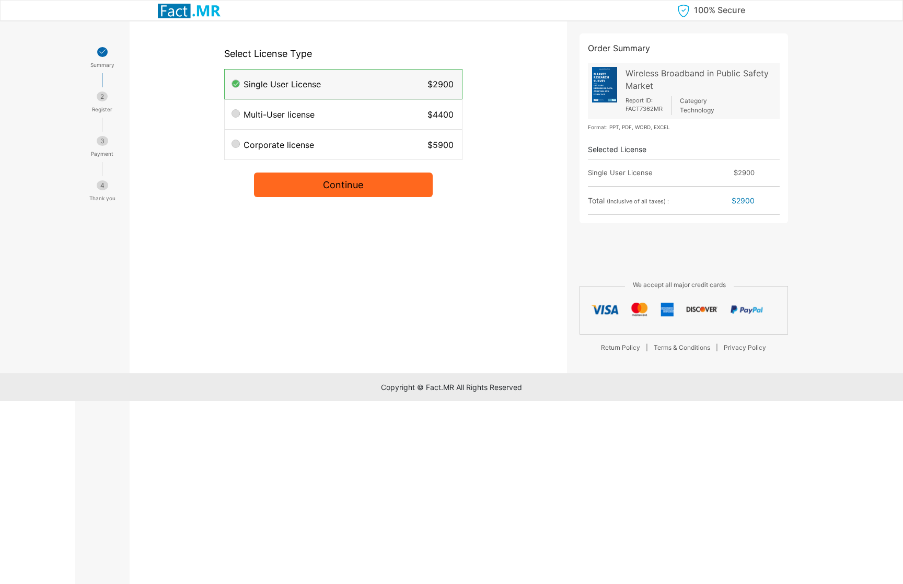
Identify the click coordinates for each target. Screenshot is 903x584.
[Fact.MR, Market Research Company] (189, 10)
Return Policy (620, 347)
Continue (343, 184)
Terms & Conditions (682, 347)
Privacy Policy (745, 347)
